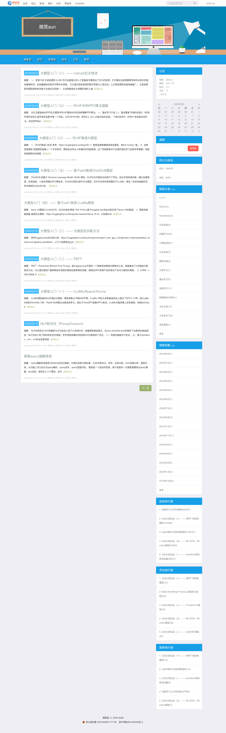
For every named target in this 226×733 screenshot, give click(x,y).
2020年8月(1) (165, 453)
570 (167, 86)
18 (167, 90)
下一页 (145, 388)
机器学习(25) (165, 233)
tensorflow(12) (166, 215)
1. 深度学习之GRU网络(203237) (174, 509)
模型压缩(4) (165, 261)
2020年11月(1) (166, 435)
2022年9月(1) (165, 399)
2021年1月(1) (165, 426)
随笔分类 (164, 189)
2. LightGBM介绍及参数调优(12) (174, 669)
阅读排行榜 (166, 501)
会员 (25, 3)
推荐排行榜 (166, 647)
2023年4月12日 (31, 291)
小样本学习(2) (166, 315)
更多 (161, 333)
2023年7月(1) (165, 362)
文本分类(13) (165, 306)
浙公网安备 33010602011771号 (101, 721)
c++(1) (162, 197)
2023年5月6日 (31, 138)
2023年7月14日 (31, 105)
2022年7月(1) (165, 408)
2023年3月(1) (165, 390)
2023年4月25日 (31, 170)
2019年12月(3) (166, 480)
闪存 (58, 3)
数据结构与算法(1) (168, 297)
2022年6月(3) (165, 417)
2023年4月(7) (165, 380)
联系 (64, 59)
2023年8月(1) (165, 353)
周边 (33, 3)
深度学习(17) (165, 288)
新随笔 (52, 59)
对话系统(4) (165, 224)
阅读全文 (98, 88)
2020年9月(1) (165, 444)
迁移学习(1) (165, 270)
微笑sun (47, 26)
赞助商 (67, 3)
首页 (39, 59)
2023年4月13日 (31, 258)
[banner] (12, 3)
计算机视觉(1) (166, 242)
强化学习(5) (165, 279)
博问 (50, 3)
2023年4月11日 (31, 323)
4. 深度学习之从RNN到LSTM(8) (174, 691)
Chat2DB (79, 3)
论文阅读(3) (165, 251)
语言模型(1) (165, 324)
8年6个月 (170, 83)
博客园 (27, 59)
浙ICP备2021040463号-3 (131, 721)
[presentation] (36, 117)
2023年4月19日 (31, 230)
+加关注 (163, 94)
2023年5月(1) (165, 371)
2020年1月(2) (165, 471)
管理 (86, 59)
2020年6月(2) (165, 462)
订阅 (75, 59)
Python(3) (164, 206)
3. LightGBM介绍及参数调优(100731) (177, 531)
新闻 (42, 3)
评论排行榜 (166, 570)
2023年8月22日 (31, 73)
